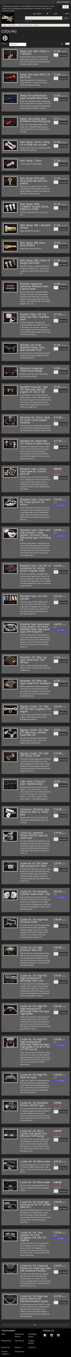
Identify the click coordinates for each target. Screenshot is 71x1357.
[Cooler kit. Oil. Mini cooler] (10, 1186)
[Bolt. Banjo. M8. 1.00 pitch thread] (10, 229)
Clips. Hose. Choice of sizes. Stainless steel (32, 783)
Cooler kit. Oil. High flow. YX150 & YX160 (34, 921)
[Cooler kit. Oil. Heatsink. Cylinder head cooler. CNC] (10, 895)
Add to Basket (63, 55)
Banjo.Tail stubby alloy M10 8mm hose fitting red (35, 120)
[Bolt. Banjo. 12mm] (10, 164)
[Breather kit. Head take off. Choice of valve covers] (10, 444)
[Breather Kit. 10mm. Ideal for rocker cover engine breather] (10, 421)
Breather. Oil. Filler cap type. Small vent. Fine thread (33, 660)
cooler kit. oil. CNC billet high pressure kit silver (34, 865)
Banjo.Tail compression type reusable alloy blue (34, 97)
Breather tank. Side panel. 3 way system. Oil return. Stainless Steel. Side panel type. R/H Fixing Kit (35, 627)
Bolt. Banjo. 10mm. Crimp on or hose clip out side (35, 143)
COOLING (36, 25)
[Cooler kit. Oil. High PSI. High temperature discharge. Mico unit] (10, 979)
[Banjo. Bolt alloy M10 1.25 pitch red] (10, 78)
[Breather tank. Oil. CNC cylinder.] (10, 600)
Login (34, 13)
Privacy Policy (19, 1352)
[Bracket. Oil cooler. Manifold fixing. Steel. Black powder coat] (10, 348)
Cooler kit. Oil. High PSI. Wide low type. (33, 1076)
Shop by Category (63, 2)
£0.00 (68, 13)
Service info (5, 1347)
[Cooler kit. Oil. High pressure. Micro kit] (10, 951)
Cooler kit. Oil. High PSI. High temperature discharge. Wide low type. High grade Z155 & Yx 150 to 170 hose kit (35, 1044)
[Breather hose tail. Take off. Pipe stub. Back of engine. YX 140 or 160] (10, 390)
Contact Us (32, 1347)
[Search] (66, 18)
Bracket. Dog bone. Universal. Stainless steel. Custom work (34, 286)
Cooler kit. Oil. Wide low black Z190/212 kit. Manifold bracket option (34, 1298)
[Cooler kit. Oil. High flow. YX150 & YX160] (10, 923)
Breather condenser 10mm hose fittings (31, 369)
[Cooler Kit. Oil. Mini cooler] (10, 1165)
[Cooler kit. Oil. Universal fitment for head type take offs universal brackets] (10, 1269)
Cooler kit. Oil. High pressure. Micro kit (31, 949)
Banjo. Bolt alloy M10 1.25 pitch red (35, 76)
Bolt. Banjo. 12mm (30, 160)
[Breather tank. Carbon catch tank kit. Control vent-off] (10, 472)
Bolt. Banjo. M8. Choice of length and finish (35, 262)
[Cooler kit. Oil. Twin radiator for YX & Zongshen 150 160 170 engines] (10, 1236)
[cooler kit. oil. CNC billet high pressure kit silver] (10, 866)
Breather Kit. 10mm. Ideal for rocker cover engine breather (35, 420)
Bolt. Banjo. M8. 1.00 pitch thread (35, 226)
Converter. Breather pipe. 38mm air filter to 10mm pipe (35, 812)
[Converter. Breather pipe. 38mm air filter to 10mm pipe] (10, 813)
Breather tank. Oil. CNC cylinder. (33, 597)
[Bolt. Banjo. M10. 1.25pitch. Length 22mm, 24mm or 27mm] (10, 207)
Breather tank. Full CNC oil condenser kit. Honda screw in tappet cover (35, 568)
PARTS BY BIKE (12, 25)
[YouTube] (58, 1335)
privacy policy (17, 8)
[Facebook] (45, 1335)
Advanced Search (28, 21)
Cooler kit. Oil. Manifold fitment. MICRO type (33, 1104)
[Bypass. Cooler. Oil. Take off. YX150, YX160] (10, 757)
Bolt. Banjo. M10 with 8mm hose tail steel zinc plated (34, 181)
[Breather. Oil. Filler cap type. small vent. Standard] (10, 684)
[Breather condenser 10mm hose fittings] (10, 372)
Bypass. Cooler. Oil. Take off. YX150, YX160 (34, 754)
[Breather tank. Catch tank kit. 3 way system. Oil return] (10, 503)
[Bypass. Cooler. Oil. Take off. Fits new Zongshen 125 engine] (10, 710)
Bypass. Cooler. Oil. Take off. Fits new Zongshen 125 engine (35, 709)
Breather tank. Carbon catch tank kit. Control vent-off (33, 471)
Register (39, 13)
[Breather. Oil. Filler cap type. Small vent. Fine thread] (10, 661)
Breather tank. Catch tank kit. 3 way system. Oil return (35, 502)
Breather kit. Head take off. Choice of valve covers (35, 442)
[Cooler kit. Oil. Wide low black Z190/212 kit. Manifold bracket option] (10, 1299)
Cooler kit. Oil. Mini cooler (35, 1182)
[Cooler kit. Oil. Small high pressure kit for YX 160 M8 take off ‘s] (10, 1205)
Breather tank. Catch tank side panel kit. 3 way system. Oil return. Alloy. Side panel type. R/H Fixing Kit (35, 535)
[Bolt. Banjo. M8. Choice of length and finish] (10, 264)
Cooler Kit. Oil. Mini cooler (35, 1161)
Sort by (3, 44)
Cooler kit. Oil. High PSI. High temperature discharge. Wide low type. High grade (35, 1009)
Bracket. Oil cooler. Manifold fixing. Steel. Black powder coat (32, 347)
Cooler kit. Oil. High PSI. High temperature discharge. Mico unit (33, 978)
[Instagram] (51, 1335)
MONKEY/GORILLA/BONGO (24, 25)
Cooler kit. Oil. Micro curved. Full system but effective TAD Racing (33, 1133)
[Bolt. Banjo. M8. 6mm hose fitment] (10, 246)
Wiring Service (6, 1341)
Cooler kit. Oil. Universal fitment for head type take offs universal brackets (35, 1268)
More (35, 1325)
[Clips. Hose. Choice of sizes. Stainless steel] (10, 785)
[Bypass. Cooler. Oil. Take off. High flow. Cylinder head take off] (10, 733)
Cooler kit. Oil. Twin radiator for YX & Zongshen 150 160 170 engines (33, 1236)
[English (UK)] (47, 13)
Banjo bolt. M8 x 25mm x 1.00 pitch (34, 52)
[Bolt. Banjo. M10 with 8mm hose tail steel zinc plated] (10, 181)
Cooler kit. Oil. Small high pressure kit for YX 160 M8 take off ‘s (35, 1204)
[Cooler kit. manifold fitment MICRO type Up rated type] (10, 836)
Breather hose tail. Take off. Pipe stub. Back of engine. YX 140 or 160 (34, 389)
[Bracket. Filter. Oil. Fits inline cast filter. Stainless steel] (10, 318)
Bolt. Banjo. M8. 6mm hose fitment (32, 244)
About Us (18, 1347)
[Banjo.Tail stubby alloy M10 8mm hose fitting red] (10, 122)
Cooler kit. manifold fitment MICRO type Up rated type (34, 835)
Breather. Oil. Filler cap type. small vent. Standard (35, 682)
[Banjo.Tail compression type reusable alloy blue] (10, 99)
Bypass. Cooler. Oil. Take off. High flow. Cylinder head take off (34, 732)
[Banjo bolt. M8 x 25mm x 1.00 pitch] (10, 54)
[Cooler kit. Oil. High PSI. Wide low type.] (10, 1078)
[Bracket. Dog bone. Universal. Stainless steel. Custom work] (10, 287)
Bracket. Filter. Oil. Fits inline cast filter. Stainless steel (34, 317)
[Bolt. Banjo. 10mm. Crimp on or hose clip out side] (10, 145)
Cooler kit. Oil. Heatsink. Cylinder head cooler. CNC (35, 893)
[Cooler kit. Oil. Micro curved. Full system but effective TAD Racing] (10, 1134)
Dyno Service (19, 1341)
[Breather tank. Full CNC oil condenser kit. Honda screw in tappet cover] (10, 569)
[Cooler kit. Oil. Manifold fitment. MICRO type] (10, 1106)
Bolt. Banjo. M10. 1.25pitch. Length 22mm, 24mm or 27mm (34, 206)
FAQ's (3, 1334)
